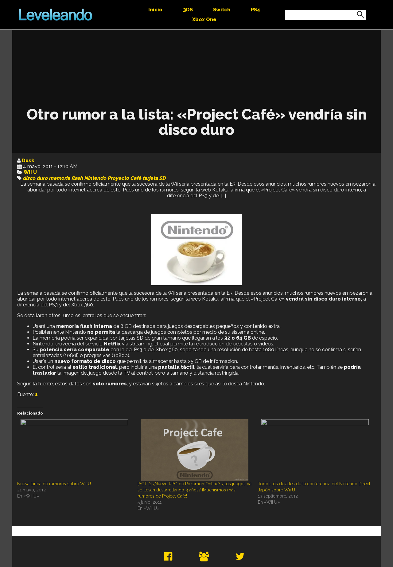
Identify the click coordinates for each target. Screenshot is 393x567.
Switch (221, 10)
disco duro (35, 178)
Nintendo (95, 178)
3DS (188, 10)
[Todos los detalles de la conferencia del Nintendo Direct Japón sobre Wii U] (315, 450)
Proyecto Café (124, 178)
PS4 (255, 10)
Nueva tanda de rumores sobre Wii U (54, 483)
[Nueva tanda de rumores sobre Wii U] (74, 450)
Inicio (155, 10)
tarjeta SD (153, 178)
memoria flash (66, 178)
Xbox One (204, 19)
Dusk (28, 160)
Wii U (30, 172)
